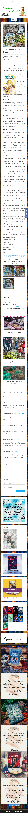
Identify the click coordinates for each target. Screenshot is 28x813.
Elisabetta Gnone (14, 296)
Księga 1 (5, 261)
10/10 (6, 296)
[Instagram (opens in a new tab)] (14, 1)
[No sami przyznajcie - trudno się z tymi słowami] (14, 686)
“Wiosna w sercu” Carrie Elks (14, 332)
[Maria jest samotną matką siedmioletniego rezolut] (14, 660)
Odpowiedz (19, 392)
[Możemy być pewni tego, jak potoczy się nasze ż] (14, 764)
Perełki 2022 (12, 58)
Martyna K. (6, 392)
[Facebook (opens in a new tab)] (12, 1)
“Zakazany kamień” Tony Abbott (14, 381)
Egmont (8, 296)
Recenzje (19, 58)
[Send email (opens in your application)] (15, 1)
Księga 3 (14, 261)
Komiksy (6, 58)
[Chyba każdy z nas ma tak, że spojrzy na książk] (14, 712)
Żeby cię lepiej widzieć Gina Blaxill (14, 361)
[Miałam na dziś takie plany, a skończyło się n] (14, 791)
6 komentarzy (7, 59)
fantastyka (20, 296)
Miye (4, 451)
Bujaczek (6, 56)
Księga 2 (9, 261)
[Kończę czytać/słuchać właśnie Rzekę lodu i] (14, 738)
